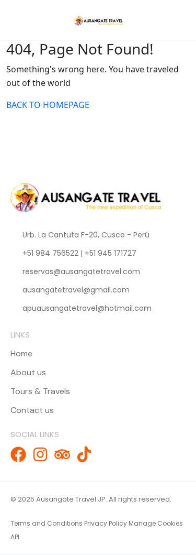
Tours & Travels (40, 391)
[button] (170, 20)
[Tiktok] (84, 454)
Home (21, 353)
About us (28, 372)
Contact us (32, 410)
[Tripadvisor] (62, 454)
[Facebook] (18, 454)
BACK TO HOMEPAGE (47, 105)
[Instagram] (40, 454)
